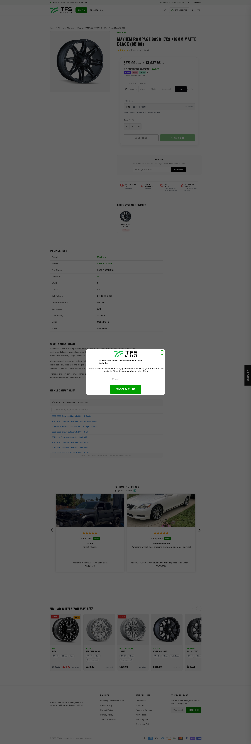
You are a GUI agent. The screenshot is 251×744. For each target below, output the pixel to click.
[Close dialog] (162, 352)
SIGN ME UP (125, 389)
